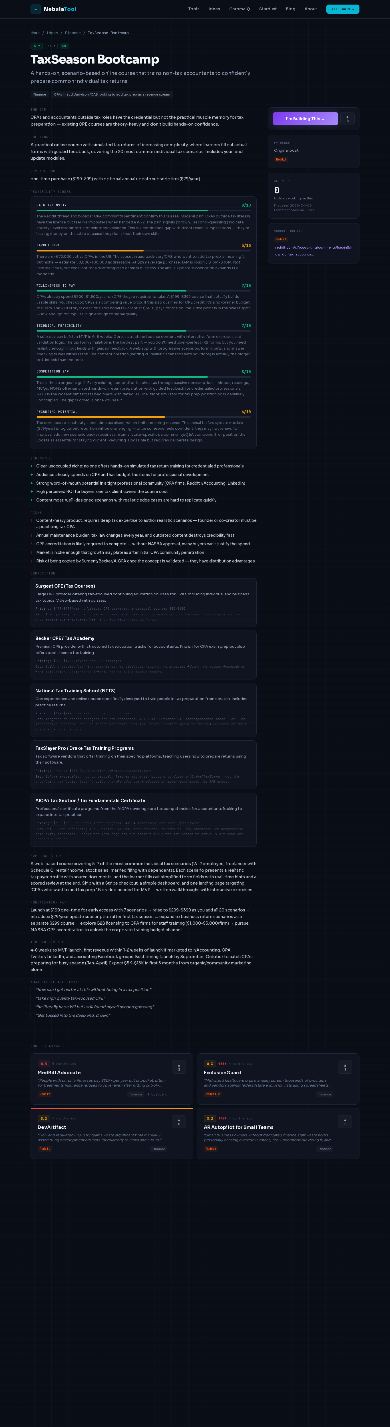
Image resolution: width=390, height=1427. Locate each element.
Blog (290, 9)
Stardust (268, 9)
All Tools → (342, 9)
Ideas (214, 9)
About (311, 9)
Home (35, 32)
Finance (73, 32)
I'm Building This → (305, 118)
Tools (194, 9)
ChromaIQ (239, 9)
